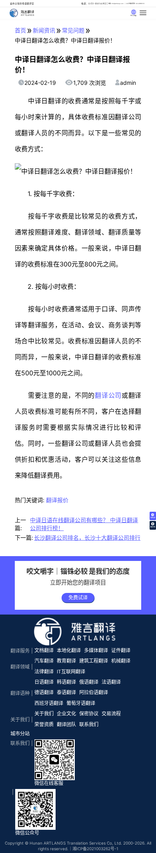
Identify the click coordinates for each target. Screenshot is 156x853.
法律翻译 (44, 672)
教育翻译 (66, 661)
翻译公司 (108, 395)
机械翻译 (120, 661)
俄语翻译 (88, 682)
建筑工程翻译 (93, 661)
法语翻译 (111, 682)
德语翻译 (44, 692)
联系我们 (88, 724)
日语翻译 (44, 682)
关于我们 (44, 714)
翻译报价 (57, 500)
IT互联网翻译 (71, 672)
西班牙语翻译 (48, 703)
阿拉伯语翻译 (93, 692)
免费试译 (78, 598)
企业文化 (66, 714)
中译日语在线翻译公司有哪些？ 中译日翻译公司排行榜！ (84, 524)
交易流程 (111, 714)
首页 (20, 30)
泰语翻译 (66, 692)
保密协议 (88, 714)
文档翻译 (44, 650)
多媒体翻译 (96, 650)
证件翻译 (120, 650)
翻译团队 (66, 724)
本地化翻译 (69, 650)
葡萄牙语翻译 (80, 703)
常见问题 (73, 30)
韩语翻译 (66, 682)
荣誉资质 (44, 724)
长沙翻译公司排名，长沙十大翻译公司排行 (87, 537)
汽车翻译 (44, 661)
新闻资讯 (44, 30)
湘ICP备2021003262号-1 (95, 848)
